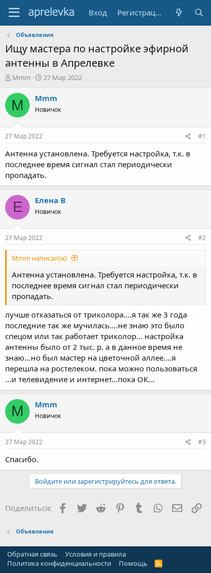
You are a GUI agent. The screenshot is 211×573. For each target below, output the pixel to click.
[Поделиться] (188, 137)
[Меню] (14, 13)
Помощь (133, 563)
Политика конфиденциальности (59, 563)
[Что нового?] (178, 12)
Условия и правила (95, 554)
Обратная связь (32, 554)
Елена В (50, 200)
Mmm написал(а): (40, 258)
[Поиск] (199, 12)
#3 (202, 442)
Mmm (21, 77)
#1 (202, 136)
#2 (202, 237)
